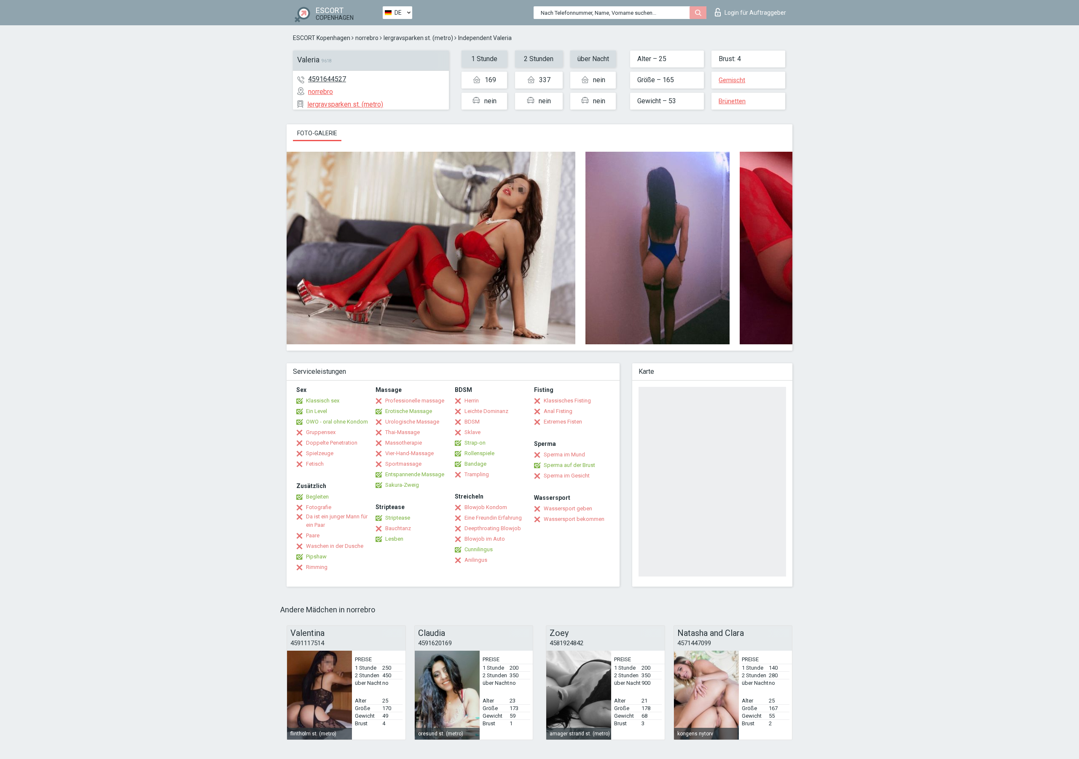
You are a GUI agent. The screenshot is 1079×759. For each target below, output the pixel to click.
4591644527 (327, 79)
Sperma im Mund (564, 454)
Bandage (475, 464)
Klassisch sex (322, 400)
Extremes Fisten (563, 421)
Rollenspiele (479, 453)
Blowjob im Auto (484, 539)
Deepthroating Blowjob (492, 528)
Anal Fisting (558, 411)
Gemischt (732, 80)
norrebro (366, 38)
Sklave (472, 432)
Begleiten (317, 496)
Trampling (476, 474)
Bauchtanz (398, 528)
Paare (312, 535)
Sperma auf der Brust (569, 465)
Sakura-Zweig (402, 485)
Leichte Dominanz (486, 411)
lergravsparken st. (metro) (418, 38)
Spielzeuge (319, 453)
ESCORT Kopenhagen (321, 38)
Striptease (397, 518)
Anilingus (475, 560)
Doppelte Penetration (331, 443)
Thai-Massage (402, 432)
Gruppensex (321, 432)
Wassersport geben (568, 508)
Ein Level (316, 411)
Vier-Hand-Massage (409, 453)
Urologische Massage (412, 421)
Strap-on (475, 443)
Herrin (471, 400)
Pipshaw (316, 556)
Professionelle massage (414, 400)
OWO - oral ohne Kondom (337, 421)
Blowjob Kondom (485, 507)
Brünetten (732, 101)
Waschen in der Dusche (334, 546)
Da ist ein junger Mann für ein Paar (337, 520)
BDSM (472, 421)
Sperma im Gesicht (567, 475)
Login (755, 12)
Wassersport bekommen (574, 519)
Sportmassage (403, 464)
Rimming (316, 567)
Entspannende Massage (414, 474)
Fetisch (315, 464)
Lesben (394, 539)
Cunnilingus (478, 549)
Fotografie (318, 507)
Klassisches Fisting (567, 400)
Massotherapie (403, 443)
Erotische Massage (408, 411)
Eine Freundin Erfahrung (493, 518)
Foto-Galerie (317, 133)
